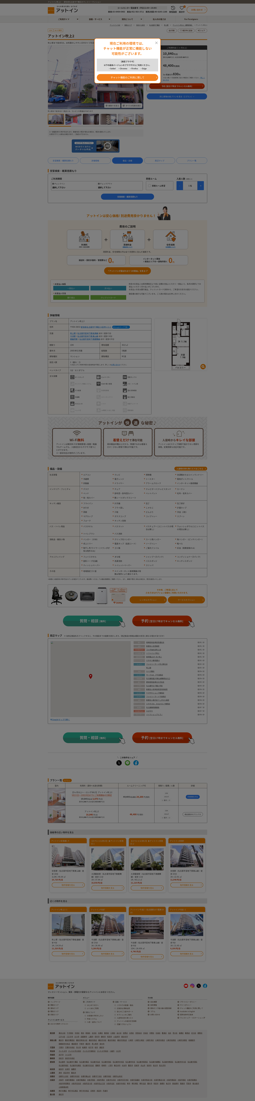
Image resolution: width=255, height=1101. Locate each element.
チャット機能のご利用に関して (127, 77)
